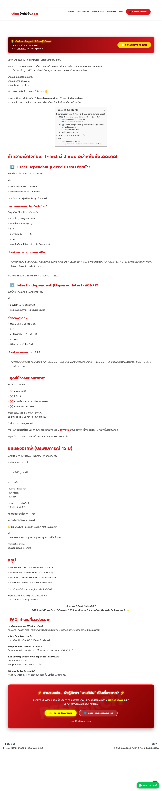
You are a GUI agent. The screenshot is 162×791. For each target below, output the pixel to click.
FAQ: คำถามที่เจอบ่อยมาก (71, 141)
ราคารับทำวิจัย (98, 11)
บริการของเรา (83, 11)
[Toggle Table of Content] (102, 110)
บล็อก (121, 11)
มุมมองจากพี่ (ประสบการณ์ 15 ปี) (71, 135)
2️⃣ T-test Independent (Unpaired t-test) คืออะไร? (83, 124)
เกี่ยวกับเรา (111, 11)
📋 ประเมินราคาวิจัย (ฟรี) (134, 44)
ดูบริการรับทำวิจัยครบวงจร (98, 713)
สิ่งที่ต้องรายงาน (70, 127)
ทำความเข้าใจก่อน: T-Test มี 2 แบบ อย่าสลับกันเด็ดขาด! (81, 114)
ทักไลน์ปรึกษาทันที (60, 713)
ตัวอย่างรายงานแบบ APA (73, 129)
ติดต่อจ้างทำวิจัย (138, 11)
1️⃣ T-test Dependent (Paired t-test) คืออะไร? (80, 117)
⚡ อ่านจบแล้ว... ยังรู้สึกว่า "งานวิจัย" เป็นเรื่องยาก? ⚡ (83, 144)
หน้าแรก (70, 11)
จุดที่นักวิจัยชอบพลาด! (70, 132)
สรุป (60, 138)
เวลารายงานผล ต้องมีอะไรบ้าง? (74, 119)
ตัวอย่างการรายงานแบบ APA (74, 122)
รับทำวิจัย (24, 13)
